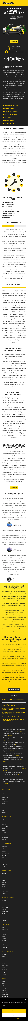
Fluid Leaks (7, 117)
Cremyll (4, 830)
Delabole (4, 812)
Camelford (4, 992)
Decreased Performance (12, 114)
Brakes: (4, 978)
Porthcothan (5, 822)
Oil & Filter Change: (7, 951)
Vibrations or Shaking (11, 111)
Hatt (3, 862)
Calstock (4, 851)
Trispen (4, 886)
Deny (14, 1015)
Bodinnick (4, 878)
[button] (25, 999)
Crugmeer (4, 793)
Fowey (3, 927)
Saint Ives (4, 855)
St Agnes (4, 916)
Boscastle (4, 936)
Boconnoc (4, 969)
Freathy (3, 967)
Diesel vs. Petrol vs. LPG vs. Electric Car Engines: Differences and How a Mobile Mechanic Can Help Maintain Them (13, 766)
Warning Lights (9, 123)
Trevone (4, 893)
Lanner (3, 959)
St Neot (3, 880)
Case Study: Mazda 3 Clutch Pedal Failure (14, 738)
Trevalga (4, 920)
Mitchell (4, 990)
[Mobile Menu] (26, 2)
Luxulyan (4, 972)
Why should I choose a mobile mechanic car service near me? (13, 709)
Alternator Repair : (7, 870)
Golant (3, 983)
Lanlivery (4, 986)
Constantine (5, 996)
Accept (14, 1011)
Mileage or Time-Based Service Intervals (13, 66)
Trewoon (4, 940)
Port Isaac (4, 835)
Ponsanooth (5, 837)
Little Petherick (5, 932)
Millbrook (4, 900)
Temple (3, 857)
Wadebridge (5, 826)
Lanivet (3, 803)
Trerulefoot (4, 833)
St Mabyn (4, 988)
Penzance (4, 954)
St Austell (4, 961)
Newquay (4, 884)
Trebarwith (4, 947)
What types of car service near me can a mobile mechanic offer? (13, 704)
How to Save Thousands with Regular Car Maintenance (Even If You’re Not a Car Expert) (13, 749)
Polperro (4, 876)
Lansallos (4, 889)
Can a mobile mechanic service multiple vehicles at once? (13, 713)
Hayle (3, 806)
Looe (3, 810)
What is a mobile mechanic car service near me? (13, 700)
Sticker (3, 819)
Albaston (4, 918)
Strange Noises (9, 108)
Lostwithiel (4, 846)
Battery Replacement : (8, 897)
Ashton (3, 963)
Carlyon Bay (5, 797)
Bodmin (4, 849)
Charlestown (5, 911)
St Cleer (4, 795)
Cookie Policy (10, 1018)
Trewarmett (5, 801)
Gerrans (4, 839)
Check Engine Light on (11, 105)
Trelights (4, 873)
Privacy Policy (17, 1018)
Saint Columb (5, 853)
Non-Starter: (5, 924)
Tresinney (4, 864)
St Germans (5, 808)
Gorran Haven (5, 965)
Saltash (3, 905)
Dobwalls (4, 799)
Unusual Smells (9, 120)
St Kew (3, 866)
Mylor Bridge (5, 907)
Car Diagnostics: (6, 843)
